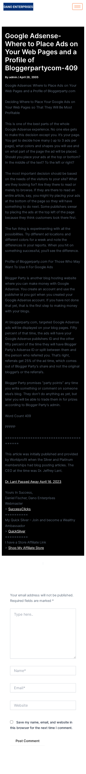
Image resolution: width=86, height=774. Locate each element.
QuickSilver (16, 531)
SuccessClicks (19, 509)
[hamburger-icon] (77, 6)
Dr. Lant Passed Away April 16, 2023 (33, 482)
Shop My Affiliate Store (26, 548)
